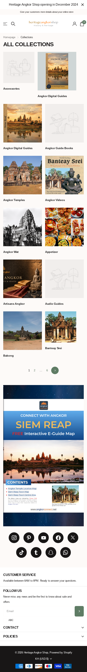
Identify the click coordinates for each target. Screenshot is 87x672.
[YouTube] (43, 537)
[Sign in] (75, 24)
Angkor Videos (55, 200)
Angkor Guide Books (59, 148)
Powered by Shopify (61, 652)
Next (55, 370)
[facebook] (58, 537)
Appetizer (51, 251)
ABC (10, 620)
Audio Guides (54, 303)
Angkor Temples (14, 200)
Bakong (8, 355)
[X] (73, 537)
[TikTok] (21, 552)
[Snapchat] (51, 552)
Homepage (9, 37)
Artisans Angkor (14, 303)
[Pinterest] (28, 537)
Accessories (11, 88)
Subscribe (79, 611)
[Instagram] (14, 537)
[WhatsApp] (65, 552)
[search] (13, 23)
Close (82, 4)
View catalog (5, 24)
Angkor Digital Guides (53, 96)
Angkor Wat (11, 251)
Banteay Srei (54, 348)
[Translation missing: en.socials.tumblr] (36, 552)
